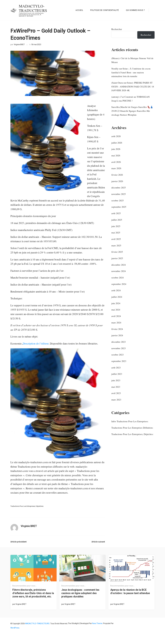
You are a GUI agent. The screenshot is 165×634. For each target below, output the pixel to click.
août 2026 (116, 136)
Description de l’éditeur (36, 343)
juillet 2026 (116, 142)
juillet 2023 (116, 373)
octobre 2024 (117, 277)
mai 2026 (115, 155)
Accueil (79, 10)
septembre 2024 (118, 284)
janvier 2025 (117, 258)
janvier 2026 (117, 181)
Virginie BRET (19, 44)
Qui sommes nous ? (135, 10)
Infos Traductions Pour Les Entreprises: (129, 421)
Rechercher (116, 29)
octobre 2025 (117, 200)
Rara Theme (97, 623)
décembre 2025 (118, 187)
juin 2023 (115, 380)
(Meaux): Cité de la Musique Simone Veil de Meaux (132, 60)
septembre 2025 (118, 206)
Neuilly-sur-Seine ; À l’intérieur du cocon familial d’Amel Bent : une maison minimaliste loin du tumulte (130, 72)
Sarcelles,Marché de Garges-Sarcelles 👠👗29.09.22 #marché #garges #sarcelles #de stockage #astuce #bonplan (132, 110)
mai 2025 (115, 232)
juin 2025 (115, 226)
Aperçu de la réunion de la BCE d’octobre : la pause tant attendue (130, 591)
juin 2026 (115, 149)
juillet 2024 (116, 296)
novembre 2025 (118, 194)
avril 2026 (116, 161)
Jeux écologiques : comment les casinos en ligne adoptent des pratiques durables (80, 593)
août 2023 (116, 367)
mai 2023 (115, 386)
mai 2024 (115, 309)
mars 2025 (116, 245)
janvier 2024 (117, 335)
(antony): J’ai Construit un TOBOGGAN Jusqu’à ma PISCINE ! (130, 98)
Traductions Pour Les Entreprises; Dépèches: (27, 506)
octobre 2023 (117, 354)
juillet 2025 (116, 219)
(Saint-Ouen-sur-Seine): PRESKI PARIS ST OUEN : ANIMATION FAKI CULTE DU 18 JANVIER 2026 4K (132, 86)
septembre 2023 (118, 361)
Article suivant (98, 542)
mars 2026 (116, 168)
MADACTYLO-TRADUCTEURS (33, 8)
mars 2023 (116, 399)
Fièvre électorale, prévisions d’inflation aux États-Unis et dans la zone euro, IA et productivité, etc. (33, 593)
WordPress (14, 628)
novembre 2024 (118, 271)
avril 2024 (116, 316)
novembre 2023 (118, 348)
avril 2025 (116, 239)
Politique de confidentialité (104, 10)
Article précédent (18, 542)
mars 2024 (116, 322)
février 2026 (117, 174)
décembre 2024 (118, 264)
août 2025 (116, 213)
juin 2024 (115, 303)
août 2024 (116, 290)
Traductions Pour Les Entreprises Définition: (132, 427)
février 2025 (117, 251)
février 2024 (117, 329)
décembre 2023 (118, 341)
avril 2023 (116, 393)
